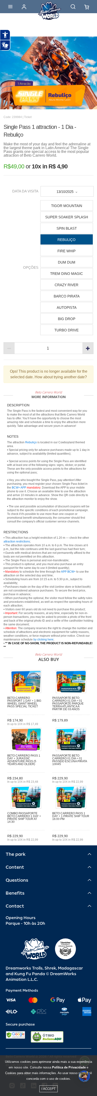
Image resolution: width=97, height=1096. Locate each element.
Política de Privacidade (69, 1067)
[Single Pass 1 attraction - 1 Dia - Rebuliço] (48, 73)
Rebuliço (31, 442)
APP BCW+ (68, 571)
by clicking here (43, 639)
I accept (48, 1089)
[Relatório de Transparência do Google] (15, 1037)
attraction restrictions (17, 541)
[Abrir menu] (10, 6)
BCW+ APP (19, 487)
